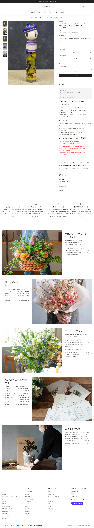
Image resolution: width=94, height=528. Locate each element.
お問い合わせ (28, 496)
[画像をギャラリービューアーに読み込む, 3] (5, 39)
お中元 (49, 506)
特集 (37, 10)
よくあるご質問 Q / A (30, 491)
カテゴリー (50, 12)
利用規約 (27, 494)
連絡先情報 (27, 511)
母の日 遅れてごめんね (53, 496)
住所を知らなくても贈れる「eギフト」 (37, 12)
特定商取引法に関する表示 (31, 499)
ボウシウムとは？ (63, 94)
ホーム (32, 17)
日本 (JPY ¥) (5, 525)
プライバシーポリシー (30, 501)
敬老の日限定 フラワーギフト (27, 10)
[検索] (83, 6)
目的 (41, 10)
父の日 (49, 499)
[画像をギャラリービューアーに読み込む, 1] (5, 24)
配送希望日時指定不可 (86, 168)
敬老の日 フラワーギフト (8, 494)
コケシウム (63, 168)
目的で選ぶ (4, 501)
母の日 (49, 491)
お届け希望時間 (62, 55)
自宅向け (78, 168)
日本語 (12, 525)
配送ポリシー (28, 506)
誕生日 (50, 10)
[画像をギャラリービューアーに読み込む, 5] (5, 54)
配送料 (64, 32)
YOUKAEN (61, 21)
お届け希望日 (62, 49)
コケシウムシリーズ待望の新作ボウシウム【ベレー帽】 (70, 92)
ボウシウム (69, 168)
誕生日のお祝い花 (6, 506)
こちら (64, 41)
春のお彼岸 (50, 501)
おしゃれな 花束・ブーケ (59, 10)
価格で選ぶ (4, 503)
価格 (45, 10)
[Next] (65, 2)
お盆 (49, 503)
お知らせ (56, 12)
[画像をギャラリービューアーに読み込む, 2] (5, 31)
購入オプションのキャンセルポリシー (34, 508)
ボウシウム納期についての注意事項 (66, 97)
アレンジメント (69, 10)
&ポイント (63, 12)
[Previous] (29, 2)
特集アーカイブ (28, 513)
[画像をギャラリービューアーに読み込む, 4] (5, 46)
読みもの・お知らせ (6, 516)
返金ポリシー (28, 503)
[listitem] (47, 1)
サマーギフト (51, 508)
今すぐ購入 (75, 75)
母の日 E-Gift (51, 494)
